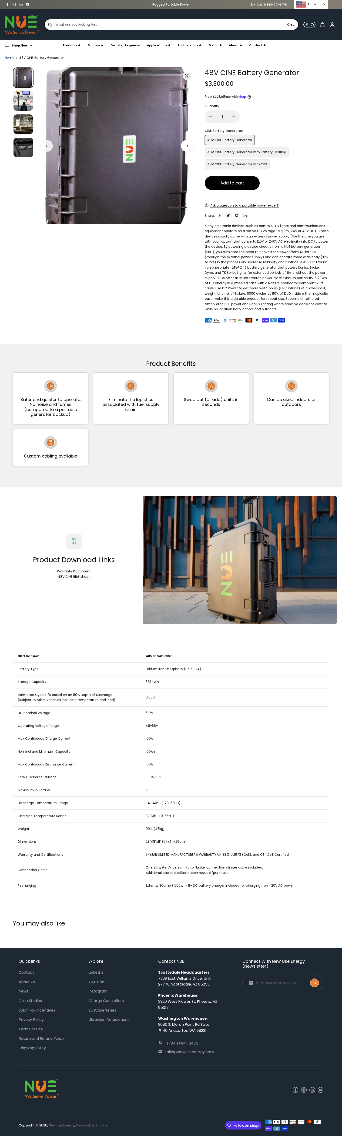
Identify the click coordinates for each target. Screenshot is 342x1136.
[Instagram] (14, 4)
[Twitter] (228, 215)
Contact (26, 972)
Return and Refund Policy (41, 1038)
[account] (332, 24)
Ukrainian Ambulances (108, 1019)
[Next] (187, 146)
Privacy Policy (31, 1019)
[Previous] (47, 146)
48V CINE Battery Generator (229, 140)
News (23, 991)
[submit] (314, 983)
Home (9, 57)
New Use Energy (61, 1125)
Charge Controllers (106, 1000)
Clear (291, 24)
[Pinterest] (236, 215)
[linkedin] (21, 4)
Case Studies (30, 1000)
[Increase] (234, 116)
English (313, 4)
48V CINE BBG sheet (74, 576)
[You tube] (27, 4)
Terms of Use (31, 1029)
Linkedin (95, 972)
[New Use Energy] (22, 24)
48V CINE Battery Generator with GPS (237, 164)
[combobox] (311, 4)
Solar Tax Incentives (37, 1010)
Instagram (97, 991)
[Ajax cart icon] (322, 24)
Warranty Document (74, 571)
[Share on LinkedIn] (245, 215)
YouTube (96, 982)
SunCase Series (102, 1010)
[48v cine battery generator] (187, 76)
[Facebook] (7, 4)
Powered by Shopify (92, 1125)
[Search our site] (50, 25)
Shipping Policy (32, 1048)
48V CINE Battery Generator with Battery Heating (246, 152)
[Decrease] (210, 116)
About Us (27, 982)
